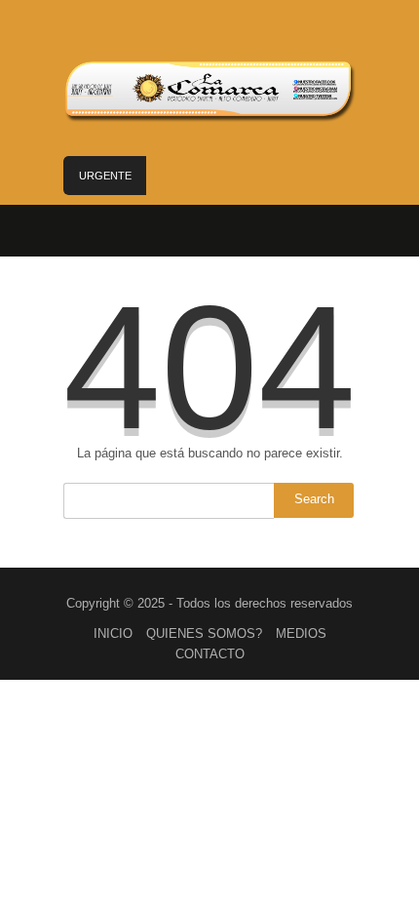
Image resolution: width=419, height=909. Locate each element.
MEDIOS (301, 633)
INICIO (113, 633)
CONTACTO (210, 654)
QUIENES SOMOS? (204, 633)
